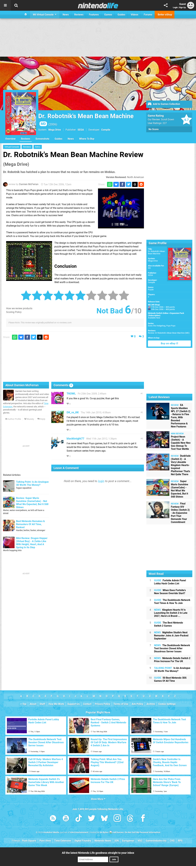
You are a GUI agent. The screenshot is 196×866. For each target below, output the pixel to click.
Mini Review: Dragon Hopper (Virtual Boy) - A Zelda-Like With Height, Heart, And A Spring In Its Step (31, 543)
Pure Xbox (45, 840)
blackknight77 (75, 438)
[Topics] (5, 5)
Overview (10, 138)
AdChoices (118, 832)
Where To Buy (86, 138)
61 (166, 417)
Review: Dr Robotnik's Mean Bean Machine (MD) (169, 333)
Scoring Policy (14, 312)
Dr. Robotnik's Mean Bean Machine (156, 252)
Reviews (25, 138)
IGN (117, 840)
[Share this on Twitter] (128, 184)
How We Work (56, 704)
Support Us (73, 704)
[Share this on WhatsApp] (110, 184)
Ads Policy (137, 704)
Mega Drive (54, 129)
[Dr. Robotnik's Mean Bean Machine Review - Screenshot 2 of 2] (29, 261)
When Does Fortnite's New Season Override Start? (170, 592)
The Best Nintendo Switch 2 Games (168, 624)
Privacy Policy (102, 704)
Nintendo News (102, 840)
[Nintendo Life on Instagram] (117, 818)
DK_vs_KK (73, 412)
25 (166, 468)
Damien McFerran (28, 184)
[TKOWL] (57, 402)
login (101, 481)
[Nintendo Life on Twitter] (91, 818)
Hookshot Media (51, 832)
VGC (140, 840)
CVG (172, 840)
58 (166, 515)
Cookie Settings (167, 704)
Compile (151, 282)
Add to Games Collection (166, 104)
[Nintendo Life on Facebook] (143, 818)
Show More (97, 799)
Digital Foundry (83, 840)
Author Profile (14, 419)
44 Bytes (104, 832)
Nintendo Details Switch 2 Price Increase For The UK (172, 660)
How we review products (19, 308)
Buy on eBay (168, 343)
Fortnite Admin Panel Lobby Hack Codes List (170, 582)
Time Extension (62, 840)
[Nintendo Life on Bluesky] (104, 818)
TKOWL (71, 393)
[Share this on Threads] (135, 184)
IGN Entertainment (79, 832)
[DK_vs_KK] (57, 421)
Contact (87, 704)
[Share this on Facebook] (122, 184)
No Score (154, 129)
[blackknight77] (57, 447)
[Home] (26, 14)
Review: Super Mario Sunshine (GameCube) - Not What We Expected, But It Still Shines (32, 503)
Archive (151, 704)
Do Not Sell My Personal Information (142, 832)
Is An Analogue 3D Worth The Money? (172, 670)
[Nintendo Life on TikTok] (78, 818)
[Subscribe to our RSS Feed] (53, 818)
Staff (42, 704)
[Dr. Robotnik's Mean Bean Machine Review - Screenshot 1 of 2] (121, 208)
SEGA (150, 275)
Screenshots (42, 138)
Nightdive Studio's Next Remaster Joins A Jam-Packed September (171, 635)
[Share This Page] (165, 5)
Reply (42, 419)
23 (166, 445)
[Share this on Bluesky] (116, 184)
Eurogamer (128, 840)
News (71, 138)
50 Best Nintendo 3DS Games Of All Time (170, 679)
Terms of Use (120, 704)
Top (24, 704)
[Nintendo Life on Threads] (130, 818)
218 (165, 493)
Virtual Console (12, 147)
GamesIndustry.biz (156, 840)
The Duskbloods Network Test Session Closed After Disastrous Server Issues (172, 648)
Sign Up (182, 7)
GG (149, 268)
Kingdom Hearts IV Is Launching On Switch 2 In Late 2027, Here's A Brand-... (170, 612)
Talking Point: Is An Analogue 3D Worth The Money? (32, 483)
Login (175, 7)
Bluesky (30, 419)
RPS (180, 840)
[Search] (16, 5)
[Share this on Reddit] (141, 184)
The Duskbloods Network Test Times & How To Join (172, 602)
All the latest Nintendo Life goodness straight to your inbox (98, 852)
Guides (58, 138)
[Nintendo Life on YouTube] (66, 818)
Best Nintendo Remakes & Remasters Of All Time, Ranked (30, 524)
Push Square (29, 840)
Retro (37, 147)
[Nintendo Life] (98, 5)
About (33, 704)
